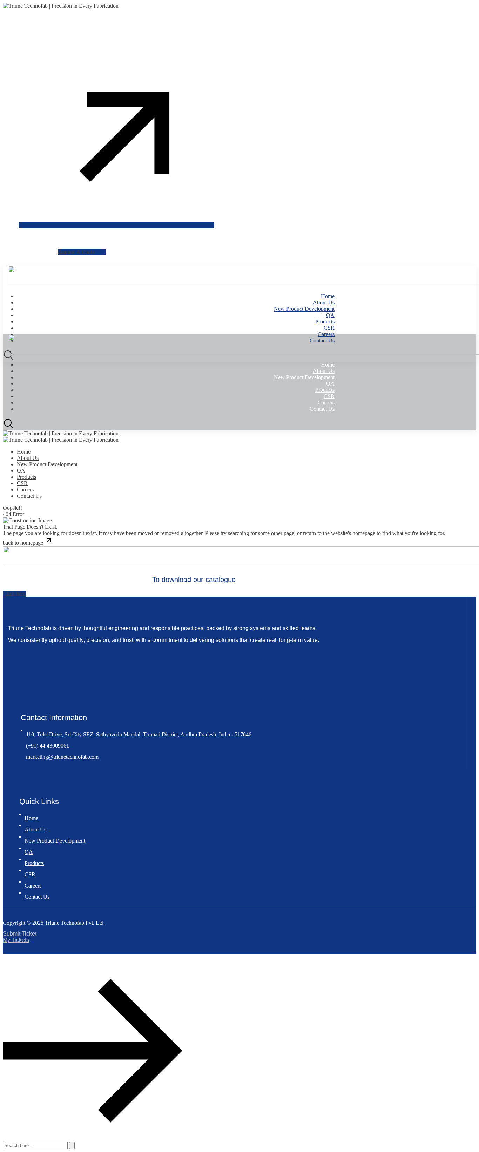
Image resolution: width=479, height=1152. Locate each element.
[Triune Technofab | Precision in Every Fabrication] (61, 433)
